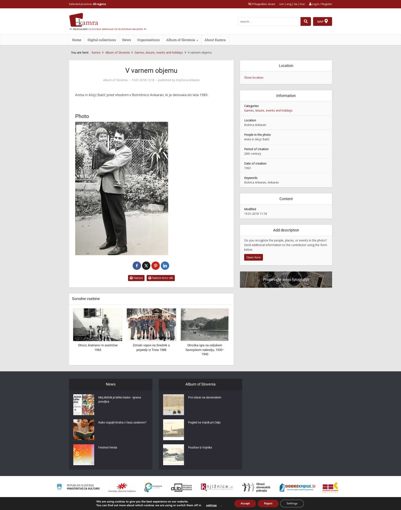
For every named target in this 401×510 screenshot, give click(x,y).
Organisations (148, 40)
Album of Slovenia (180, 40)
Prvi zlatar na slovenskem (204, 397)
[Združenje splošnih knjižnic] (330, 487)
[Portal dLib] (181, 487)
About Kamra (215, 40)
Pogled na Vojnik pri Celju (204, 422)
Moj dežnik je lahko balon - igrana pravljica (119, 399)
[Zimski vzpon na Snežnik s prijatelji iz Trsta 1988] (151, 324)
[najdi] (306, 21)
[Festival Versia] (83, 454)
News (126, 40)
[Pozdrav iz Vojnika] (173, 454)
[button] (219, 335)
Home (76, 40)
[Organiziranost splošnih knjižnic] (122, 487)
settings (211, 505)
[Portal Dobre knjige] (297, 487)
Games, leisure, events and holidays (268, 110)
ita (295, 4)
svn (281, 4)
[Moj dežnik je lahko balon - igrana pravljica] (83, 404)
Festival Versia (107, 447)
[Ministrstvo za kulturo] (78, 487)
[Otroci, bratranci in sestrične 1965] (97, 324)
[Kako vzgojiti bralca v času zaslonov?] (83, 429)
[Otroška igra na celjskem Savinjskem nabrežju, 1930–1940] (205, 324)
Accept (245, 503)
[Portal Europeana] (153, 487)
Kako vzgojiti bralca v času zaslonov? (122, 422)
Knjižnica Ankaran (188, 80)
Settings (292, 503)
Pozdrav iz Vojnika (200, 447)
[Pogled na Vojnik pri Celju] (173, 429)
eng (289, 4)
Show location (253, 77)
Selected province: (87, 4)
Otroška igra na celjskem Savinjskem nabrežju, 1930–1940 (204, 349)
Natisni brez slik (162, 278)
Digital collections (102, 40)
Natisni (138, 278)
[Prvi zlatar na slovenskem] (173, 404)
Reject (268, 503)
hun (302, 4)
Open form (253, 257)
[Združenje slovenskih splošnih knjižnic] (217, 487)
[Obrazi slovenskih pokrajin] (256, 487)
